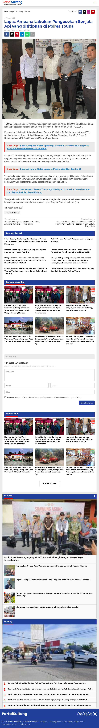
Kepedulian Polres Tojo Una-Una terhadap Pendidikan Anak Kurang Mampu (51, 566)
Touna (20, 30)
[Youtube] (93, 12)
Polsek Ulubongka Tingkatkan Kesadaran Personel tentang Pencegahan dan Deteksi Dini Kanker (80, 470)
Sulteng (14, 30)
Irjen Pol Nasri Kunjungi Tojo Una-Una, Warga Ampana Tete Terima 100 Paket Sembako (18, 338)
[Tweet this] (12, 34)
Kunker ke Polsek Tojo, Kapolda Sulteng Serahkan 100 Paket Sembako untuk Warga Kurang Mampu (17, 440)
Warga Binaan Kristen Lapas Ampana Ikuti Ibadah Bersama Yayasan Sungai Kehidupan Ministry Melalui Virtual (25, 260)
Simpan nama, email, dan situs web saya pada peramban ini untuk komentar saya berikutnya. (45, 397)
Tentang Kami (55, 722)
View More (49, 483)
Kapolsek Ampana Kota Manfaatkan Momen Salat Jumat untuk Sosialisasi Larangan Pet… (50, 689)
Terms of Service (9, 724)
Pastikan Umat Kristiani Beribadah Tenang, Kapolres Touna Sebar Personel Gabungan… (49, 705)
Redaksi (43, 722)
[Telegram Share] (22, 34)
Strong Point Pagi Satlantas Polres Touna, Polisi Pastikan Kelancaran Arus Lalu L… (46, 683)
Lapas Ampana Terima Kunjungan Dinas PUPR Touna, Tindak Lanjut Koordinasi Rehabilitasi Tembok (26, 270)
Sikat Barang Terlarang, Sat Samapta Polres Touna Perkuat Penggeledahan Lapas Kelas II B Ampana (25, 241)
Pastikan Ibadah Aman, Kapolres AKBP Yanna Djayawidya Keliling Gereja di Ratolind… (48, 700)
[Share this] (6, 34)
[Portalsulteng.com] (12, 3)
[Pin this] (17, 34)
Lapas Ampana (12, 212)
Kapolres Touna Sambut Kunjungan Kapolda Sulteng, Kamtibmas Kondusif (79, 307)
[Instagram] (88, 12)
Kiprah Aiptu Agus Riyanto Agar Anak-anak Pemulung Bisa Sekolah (47, 607)
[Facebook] (80, 12)
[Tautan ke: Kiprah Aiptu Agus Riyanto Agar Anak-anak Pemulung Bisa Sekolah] (9, 611)
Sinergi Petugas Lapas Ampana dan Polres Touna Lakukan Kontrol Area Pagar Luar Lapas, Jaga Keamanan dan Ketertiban (71, 260)
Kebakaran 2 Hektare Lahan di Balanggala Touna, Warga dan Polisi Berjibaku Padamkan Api (49, 470)
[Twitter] (84, 12)
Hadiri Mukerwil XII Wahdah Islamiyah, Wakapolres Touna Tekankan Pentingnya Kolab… (49, 694)
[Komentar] (32, 34)
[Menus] (94, 3)
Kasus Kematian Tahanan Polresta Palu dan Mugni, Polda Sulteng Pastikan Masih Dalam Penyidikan (75, 222)
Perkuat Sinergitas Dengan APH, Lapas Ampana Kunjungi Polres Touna (22, 221)
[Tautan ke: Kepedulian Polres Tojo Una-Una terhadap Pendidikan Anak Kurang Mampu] (9, 570)
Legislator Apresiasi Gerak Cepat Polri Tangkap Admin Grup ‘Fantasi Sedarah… (53, 580)
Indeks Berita (24, 724)
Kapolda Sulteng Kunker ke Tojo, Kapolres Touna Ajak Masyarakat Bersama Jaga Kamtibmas (48, 440)
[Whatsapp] (27, 34)
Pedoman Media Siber (73, 722)
